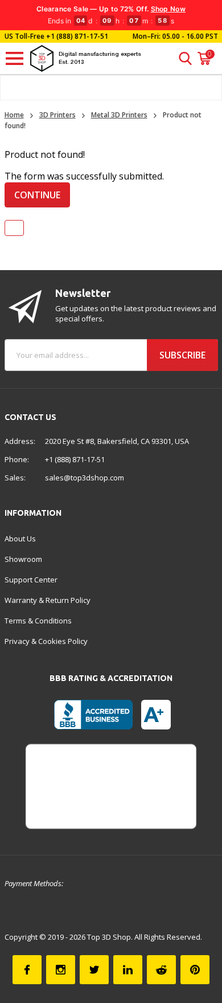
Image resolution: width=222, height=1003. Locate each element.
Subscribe (182, 355)
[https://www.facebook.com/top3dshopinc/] (27, 969)
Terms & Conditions (38, 620)
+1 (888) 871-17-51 (76, 36)
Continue (37, 195)
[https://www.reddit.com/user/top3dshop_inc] (161, 969)
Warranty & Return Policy (48, 600)
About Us (20, 538)
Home (14, 115)
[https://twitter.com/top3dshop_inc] (94, 969)
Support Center (31, 579)
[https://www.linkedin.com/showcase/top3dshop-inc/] (127, 969)
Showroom (23, 559)
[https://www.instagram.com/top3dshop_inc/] (60, 969)
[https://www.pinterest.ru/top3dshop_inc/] (194, 969)
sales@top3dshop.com (84, 477)
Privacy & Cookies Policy (46, 641)
